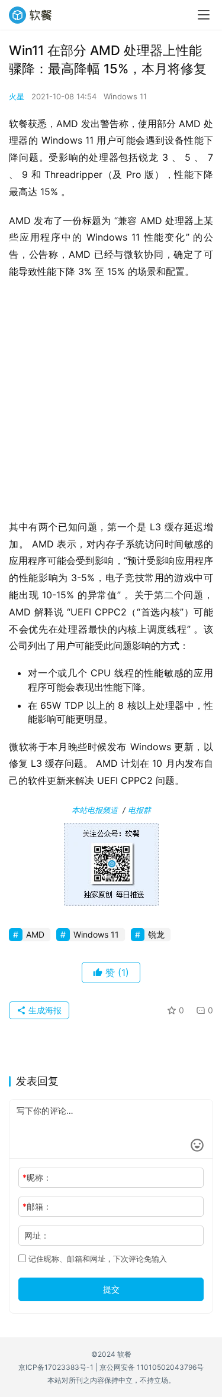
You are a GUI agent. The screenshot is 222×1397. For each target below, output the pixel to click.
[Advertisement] (111, 403)
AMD (35, 934)
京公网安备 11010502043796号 (151, 1367)
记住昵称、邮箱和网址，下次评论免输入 (96, 1258)
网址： (36, 1235)
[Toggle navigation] (203, 14)
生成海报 (44, 1010)
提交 (111, 1289)
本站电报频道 (95, 810)
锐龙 (156, 934)
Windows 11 (125, 96)
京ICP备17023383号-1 (56, 1367)
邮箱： (37, 1206)
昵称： (37, 1177)
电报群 (139, 810)
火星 (16, 96)
